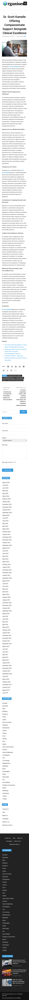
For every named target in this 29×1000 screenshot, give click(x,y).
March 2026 (5, 496)
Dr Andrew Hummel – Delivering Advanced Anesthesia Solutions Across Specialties (16, 358)
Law (3, 758)
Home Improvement (8, 747)
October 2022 (6, 608)
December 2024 (7, 537)
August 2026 (6, 482)
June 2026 (5, 488)
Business (5, 714)
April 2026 (5, 493)
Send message (7, 470)
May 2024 (5, 556)
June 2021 (5, 652)
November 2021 (7, 638)
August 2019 (6, 690)
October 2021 (6, 641)
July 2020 (5, 676)
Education (5, 725)
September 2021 (7, 643)
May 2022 (5, 622)
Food (3, 736)
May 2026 (5, 490)
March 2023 (5, 594)
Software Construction (8, 785)
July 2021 (5, 649)
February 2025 (6, 531)
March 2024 (5, 561)
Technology (5, 793)
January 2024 (6, 567)
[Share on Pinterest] (23, 366)
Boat (3, 708)
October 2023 (6, 575)
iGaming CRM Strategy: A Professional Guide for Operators (19, 971)
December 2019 (7, 684)
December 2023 (7, 570)
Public (4, 774)
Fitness (4, 733)
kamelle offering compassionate (15, 380)
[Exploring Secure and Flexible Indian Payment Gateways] (7, 966)
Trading (4, 799)
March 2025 (5, 529)
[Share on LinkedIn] (15, 366)
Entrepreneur (6, 728)
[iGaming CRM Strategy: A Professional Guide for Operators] (7, 976)
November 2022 (7, 605)
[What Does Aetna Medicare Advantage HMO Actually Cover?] (7, 986)
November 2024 (7, 540)
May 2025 (5, 523)
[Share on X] (12, 366)
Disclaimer (5, 818)
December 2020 (7, 665)
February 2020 (6, 682)
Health (4, 380)
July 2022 (5, 616)
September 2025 (7, 512)
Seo (3, 779)
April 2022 (5, 624)
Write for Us (5, 822)
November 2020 (7, 668)
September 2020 (7, 673)
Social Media (6, 782)
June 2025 (5, 521)
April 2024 (5, 559)
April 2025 (5, 526)
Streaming (5, 790)
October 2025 (6, 510)
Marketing (5, 766)
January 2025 (6, 534)
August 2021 (6, 646)
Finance (4, 730)
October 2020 (6, 671)
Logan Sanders (20, 36)
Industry (4, 749)
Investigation (6, 755)
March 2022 (5, 627)
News (4, 769)
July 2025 (5, 518)
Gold (3, 741)
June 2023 (5, 586)
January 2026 (6, 501)
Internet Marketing (7, 752)
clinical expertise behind (8, 377)
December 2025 (7, 504)
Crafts (4, 717)
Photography (6, 771)
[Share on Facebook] (8, 366)
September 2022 (7, 611)
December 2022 (7, 602)
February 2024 (6, 564)
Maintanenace (6, 763)
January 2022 (6, 633)
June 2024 (5, 553)
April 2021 (5, 657)
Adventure (5, 706)
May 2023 (5, 589)
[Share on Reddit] (3, 370)
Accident (4, 703)
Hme (3, 812)
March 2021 (5, 660)
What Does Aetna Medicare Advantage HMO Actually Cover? (18, 981)
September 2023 (7, 578)
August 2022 (6, 613)
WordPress (11, 998)
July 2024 (5, 551)
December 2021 (7, 635)
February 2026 (6, 499)
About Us (5, 815)
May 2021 (5, 654)
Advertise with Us (7, 825)
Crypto (4, 719)
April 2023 (5, 592)
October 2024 (6, 542)
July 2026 (5, 485)
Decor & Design (6, 722)
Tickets (4, 796)
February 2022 (6, 630)
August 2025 (6, 515)
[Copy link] (15, 370)
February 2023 (6, 597)
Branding (4, 711)
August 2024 (6, 548)
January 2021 (6, 663)
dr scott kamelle (19, 377)
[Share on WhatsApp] (19, 366)
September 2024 (7, 545)
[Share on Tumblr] (7, 370)
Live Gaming (5, 760)
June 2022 (5, 619)
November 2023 (7, 572)
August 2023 (6, 581)
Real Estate (5, 777)
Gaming (4, 738)
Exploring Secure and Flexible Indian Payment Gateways (19, 961)
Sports (4, 788)
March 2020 (5, 679)
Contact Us (5, 809)
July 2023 (5, 583)
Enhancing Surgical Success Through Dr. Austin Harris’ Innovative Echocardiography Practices (16, 351)
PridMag (18, 998)
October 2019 (6, 687)
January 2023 (6, 600)
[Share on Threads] (11, 370)
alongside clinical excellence (14, 375)
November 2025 (7, 507)
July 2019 (5, 693)
